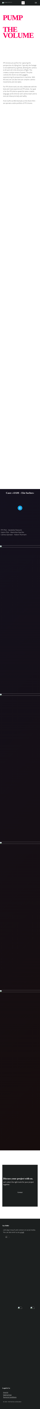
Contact (20, 1192)
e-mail (22, 1232)
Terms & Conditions (9, 1397)
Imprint (5, 1392)
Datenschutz (7, 1395)
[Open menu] (23, 2)
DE (36, 3)
